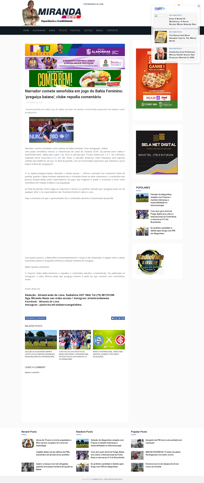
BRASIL (99, 30)
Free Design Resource (113, 479)
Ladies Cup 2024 (61, 154)
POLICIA (63, 30)
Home (26, 30)
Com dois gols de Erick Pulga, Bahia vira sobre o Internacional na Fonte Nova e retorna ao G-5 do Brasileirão (74, 355)
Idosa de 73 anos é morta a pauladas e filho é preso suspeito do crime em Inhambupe (53, 443)
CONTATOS (112, 30)
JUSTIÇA (88, 30)
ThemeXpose (97, 479)
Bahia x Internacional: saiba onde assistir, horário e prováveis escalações (108, 354)
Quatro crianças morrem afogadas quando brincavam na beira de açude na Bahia (54, 466)
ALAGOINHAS (39, 30)
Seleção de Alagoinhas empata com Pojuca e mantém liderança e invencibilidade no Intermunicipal (40, 354)
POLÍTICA (75, 30)
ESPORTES (41, 318)
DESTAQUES (30, 318)
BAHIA (52, 30)
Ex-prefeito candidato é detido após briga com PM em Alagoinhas (163, 230)
